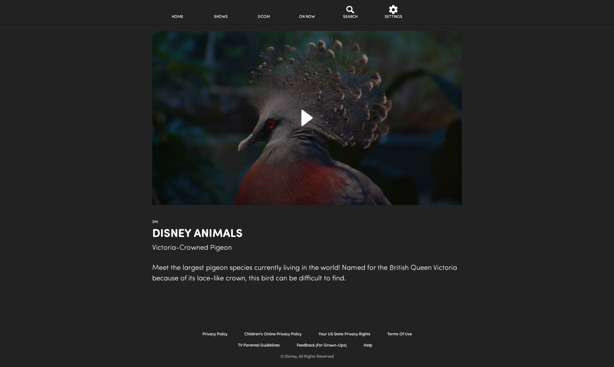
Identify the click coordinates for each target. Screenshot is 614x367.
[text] (155, 222)
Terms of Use (399, 334)
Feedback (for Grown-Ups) (322, 345)
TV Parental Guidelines (259, 345)
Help (368, 345)
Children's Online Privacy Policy (273, 334)
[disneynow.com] (98, 11)
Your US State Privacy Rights (344, 334)
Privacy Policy (214, 334)
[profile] (437, 12)
